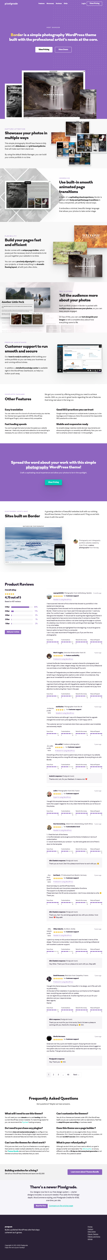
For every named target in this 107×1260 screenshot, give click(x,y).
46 (68, 1075)
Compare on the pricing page (61, 1206)
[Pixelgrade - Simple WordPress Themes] (11, 3)
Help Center (92, 1232)
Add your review (13, 632)
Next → (76, 1075)
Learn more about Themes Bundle (85, 1172)
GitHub (90, 1239)
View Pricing (94, 3)
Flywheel (25, 1122)
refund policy (87, 1149)
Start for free (41, 1206)
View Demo (63, 49)
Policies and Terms (94, 1237)
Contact (90, 1229)
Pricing (90, 1227)
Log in (84, 3)
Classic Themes (93, 1234)
